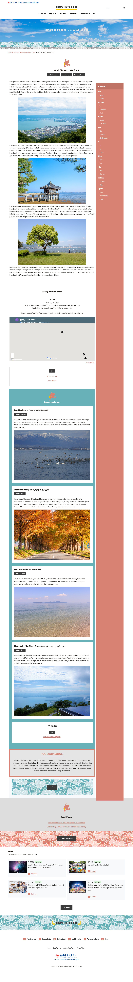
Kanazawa (102, 181)
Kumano (102, 152)
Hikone (101, 160)
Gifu (99, 127)
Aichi (99, 91)
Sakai (101, 171)
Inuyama (102, 98)
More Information (68, 838)
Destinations (62, 14)
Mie (99, 142)
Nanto (101, 192)
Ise (100, 145)
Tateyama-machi (104, 196)
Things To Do (52, 14)
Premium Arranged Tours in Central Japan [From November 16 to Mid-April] (66, 827)
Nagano (100, 116)
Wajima (101, 185)
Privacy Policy (80, 948)
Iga (100, 149)
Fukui (99, 167)
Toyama (100, 188)
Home (48, 948)
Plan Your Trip (42, 14)
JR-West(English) (52, 380)
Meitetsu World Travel (68, 948)
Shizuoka (101, 102)
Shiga (100, 156)
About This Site (57, 948)
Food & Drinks (73, 14)
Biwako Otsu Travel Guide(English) (52, 737)
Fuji (100, 106)
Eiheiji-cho (102, 174)
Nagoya (102, 95)
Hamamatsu (103, 109)
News (94, 14)
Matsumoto (103, 124)
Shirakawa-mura (104, 138)
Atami (101, 113)
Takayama (102, 134)
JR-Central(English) (52, 376)
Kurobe (101, 199)
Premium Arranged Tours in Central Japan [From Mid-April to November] (66, 823)
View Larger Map (90, 362)
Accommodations (85, 14)
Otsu (53, 787)
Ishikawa (101, 178)
